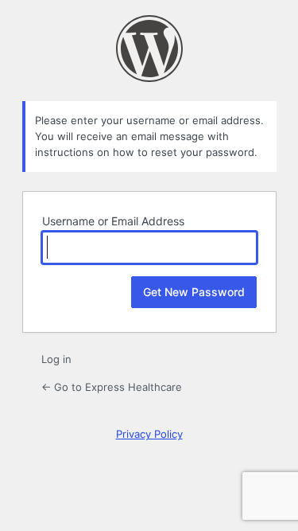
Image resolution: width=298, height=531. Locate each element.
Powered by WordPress (149, 48)
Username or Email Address (113, 221)
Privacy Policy (149, 434)
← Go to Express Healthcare (111, 387)
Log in (56, 359)
